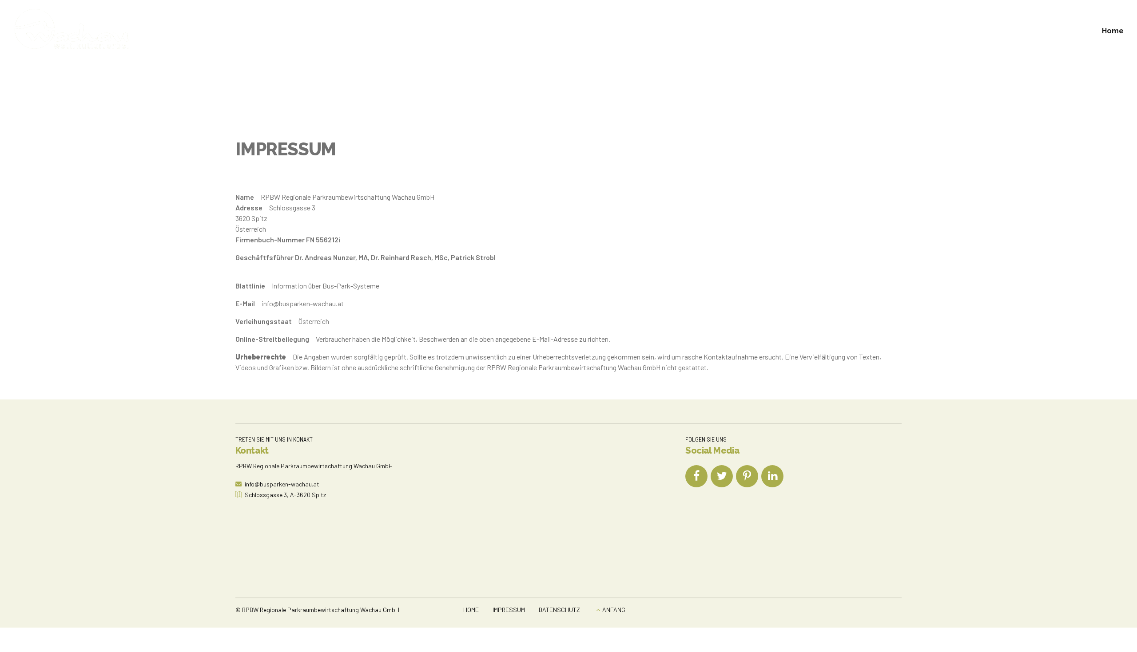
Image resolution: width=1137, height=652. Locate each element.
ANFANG (613, 609)
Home (1113, 31)
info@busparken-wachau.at (303, 303)
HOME (471, 609)
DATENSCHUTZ (559, 609)
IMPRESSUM (509, 609)
